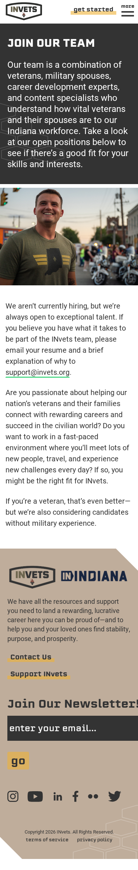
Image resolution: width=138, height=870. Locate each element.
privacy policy (94, 839)
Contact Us (31, 657)
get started (93, 9)
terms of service (47, 839)
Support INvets (38, 674)
